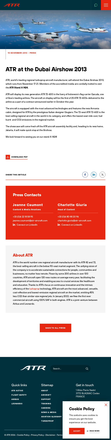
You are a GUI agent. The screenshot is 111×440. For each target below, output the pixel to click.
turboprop (34, 288)
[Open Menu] (106, 5)
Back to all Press (55, 328)
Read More (95, 431)
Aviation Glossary (51, 416)
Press (33, 53)
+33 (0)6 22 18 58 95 (23, 216)
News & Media (48, 412)
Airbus (15, 399)
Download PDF (19, 157)
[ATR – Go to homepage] (12, 5)
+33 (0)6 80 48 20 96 (68, 216)
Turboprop (47, 421)
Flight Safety (19, 395)
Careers (45, 408)
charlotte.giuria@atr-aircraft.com (74, 220)
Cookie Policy (23, 435)
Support (46, 399)
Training (46, 403)
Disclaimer (50, 435)
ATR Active (17, 390)
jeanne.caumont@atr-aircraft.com (30, 220)
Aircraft (46, 395)
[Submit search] (87, 368)
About (44, 390)
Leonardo (16, 403)
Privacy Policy (37, 435)
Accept (76, 431)
